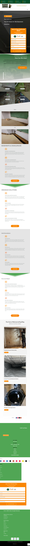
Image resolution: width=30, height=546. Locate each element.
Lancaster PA (5, 518)
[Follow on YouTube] (13, 461)
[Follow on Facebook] (16, 417)
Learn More (7, 88)
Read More (6, 352)
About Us (5, 523)
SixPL (16, 543)
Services (5, 524)
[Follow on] (22, 417)
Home (4, 521)
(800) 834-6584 (8, 16)
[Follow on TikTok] (16, 461)
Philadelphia (5, 515)
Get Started (22, 67)
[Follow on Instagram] (17, 417)
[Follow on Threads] (26, 461)
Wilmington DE (6, 517)
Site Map (5, 533)
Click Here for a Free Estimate (22, 5)
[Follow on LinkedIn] (7, 461)
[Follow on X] (19, 417)
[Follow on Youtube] (20, 417)
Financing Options (6, 527)
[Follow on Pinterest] (19, 461)
